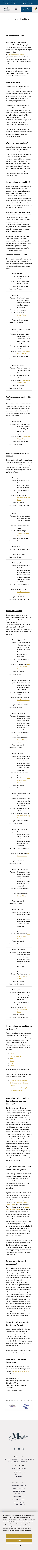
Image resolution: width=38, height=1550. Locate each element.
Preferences (19, 1545)
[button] (16, 9)
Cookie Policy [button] (15, 1528)
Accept (19, 1536)
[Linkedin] (19, 1449)
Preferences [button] (28, 1530)
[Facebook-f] (15, 1449)
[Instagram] (23, 1449)
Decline (19, 1540)
